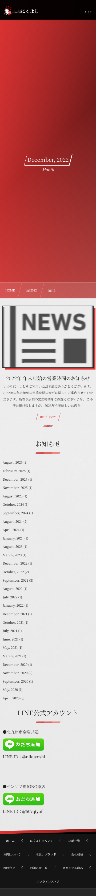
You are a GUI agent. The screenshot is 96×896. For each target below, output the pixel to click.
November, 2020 (15, 673)
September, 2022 (15, 580)
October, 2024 (13, 504)
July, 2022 (10, 597)
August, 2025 (13, 496)
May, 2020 (10, 689)
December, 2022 (15, 563)
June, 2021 (10, 639)
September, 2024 (15, 513)
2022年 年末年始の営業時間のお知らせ (48, 378)
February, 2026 (14, 471)
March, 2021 (12, 656)
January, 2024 (13, 538)
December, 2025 (15, 479)
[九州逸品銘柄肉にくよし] (21, 10)
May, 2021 (10, 647)
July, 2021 (10, 631)
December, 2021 (15, 614)
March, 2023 (12, 555)
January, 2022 (13, 605)
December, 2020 (15, 664)
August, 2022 (13, 588)
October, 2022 (13, 572)
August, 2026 (13, 462)
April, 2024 (11, 530)
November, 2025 (15, 487)
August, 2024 (13, 521)
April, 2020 (11, 698)
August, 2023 (13, 546)
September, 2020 (15, 681)
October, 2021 (13, 622)
